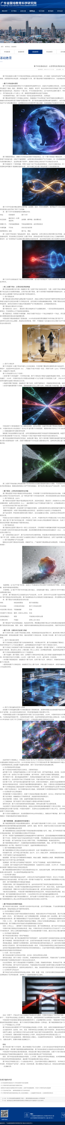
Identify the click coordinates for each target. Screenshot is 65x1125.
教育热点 (7, 46)
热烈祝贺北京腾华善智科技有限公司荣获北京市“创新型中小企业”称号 (25, 1100)
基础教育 (13, 46)
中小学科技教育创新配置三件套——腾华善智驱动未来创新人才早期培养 (26, 1098)
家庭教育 (21, 52)
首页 (2, 46)
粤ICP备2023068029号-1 (26, 1123)
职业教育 (49, 52)
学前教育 (7, 52)
